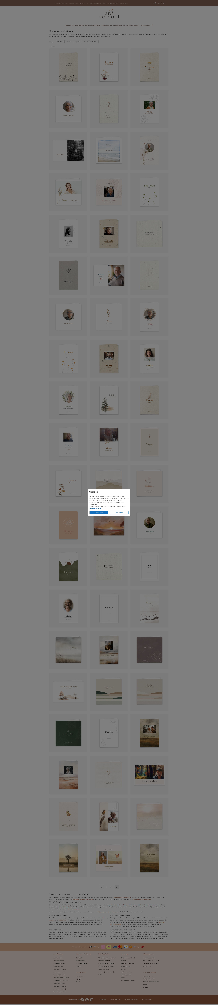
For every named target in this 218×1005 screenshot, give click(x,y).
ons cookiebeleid (95, 508)
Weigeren (119, 512)
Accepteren (99, 512)
